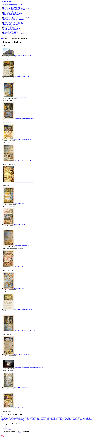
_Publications (68, 419)
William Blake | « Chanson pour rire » (23, 139)
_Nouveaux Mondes (40, 419)
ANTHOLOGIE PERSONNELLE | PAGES (13, 16)
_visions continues (17, 420)
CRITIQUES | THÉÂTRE (9, 18)
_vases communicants (87, 419)
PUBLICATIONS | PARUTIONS (10, 32)
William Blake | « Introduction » (21, 387)
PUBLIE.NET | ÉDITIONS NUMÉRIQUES (13, 22)
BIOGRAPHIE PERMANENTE (10, 29)
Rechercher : (3, 36)
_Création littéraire (87, 417)
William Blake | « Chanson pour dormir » (24, 182)
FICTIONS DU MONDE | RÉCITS (11, 6)
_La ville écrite (76, 418)
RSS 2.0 (19, 432)
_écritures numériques (30, 418)
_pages (47, 419)
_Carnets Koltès (42, 417)
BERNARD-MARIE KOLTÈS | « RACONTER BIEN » (16, 8)
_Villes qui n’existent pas (6, 420)
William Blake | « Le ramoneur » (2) (22, 160)
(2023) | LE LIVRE (10, 11)
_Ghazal (43, 418)
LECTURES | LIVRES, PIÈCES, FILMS (12, 13)
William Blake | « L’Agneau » (21, 266)
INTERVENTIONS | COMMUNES (11, 7)
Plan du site (3, 432)
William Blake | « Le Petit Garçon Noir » (23, 309)
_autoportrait (26, 417)
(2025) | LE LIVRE (10, 12)
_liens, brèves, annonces (29, 419)
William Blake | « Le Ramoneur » (22, 245)
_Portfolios (61, 419)
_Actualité (10, 417)
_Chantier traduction (61, 417)
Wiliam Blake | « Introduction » (21, 354)
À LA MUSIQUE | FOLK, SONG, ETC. (12, 28)
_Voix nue (24, 420)
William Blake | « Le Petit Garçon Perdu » (24, 118)
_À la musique (4, 417)
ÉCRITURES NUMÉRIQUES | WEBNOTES (13, 23)
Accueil (2, 38)
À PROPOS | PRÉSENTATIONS (10, 31)
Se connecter (9, 432)
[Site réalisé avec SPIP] (3, 437)
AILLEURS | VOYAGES (9, 27)
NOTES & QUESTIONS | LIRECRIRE (12, 14)
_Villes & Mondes (7, 429)
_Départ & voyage (5, 418)
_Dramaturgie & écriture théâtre (17, 418)
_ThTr (80, 419)
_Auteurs (5, 426)
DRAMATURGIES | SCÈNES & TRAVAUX (13, 19)
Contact (14, 432)
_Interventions (49, 418)
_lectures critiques (4, 419)
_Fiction (38, 418)
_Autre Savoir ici (34, 417)
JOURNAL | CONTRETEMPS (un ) (13, 4)
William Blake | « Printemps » (21, 407)
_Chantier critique (51, 417)
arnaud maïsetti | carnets (6, 1)
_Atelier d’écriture (18, 417)
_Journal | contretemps (58, 418)
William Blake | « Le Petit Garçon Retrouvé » (24, 330)
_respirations (75, 419)
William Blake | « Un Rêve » (20, 288)
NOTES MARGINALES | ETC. (10, 24)
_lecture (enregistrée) (85, 418)
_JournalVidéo (68, 418)
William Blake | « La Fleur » (20, 97)
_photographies (54, 419)
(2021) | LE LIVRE (15, 9)
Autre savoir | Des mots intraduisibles (23, 55)
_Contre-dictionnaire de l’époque (74, 417)
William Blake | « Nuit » (19, 203)
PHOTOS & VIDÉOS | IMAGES (10, 26)
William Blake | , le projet (28, 367)
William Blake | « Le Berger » (21, 224)
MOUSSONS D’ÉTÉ (8, 21)
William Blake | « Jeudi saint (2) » (22, 76)
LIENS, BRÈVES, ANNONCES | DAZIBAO (13, 33)
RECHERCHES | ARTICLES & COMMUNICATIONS (16, 17)
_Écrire (5, 428)
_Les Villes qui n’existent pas (16, 419)
